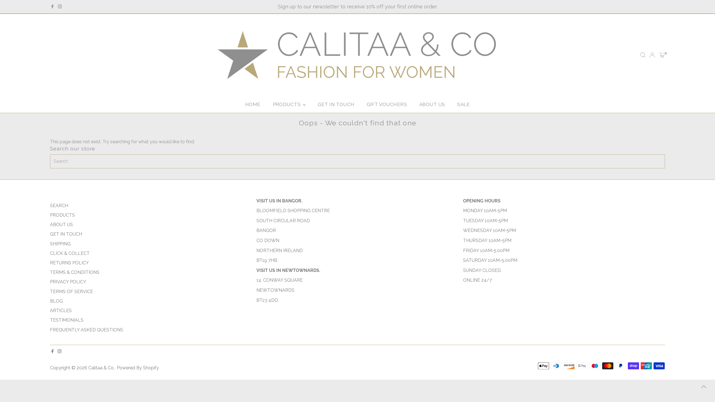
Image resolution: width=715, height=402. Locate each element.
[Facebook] (52, 6)
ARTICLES (61, 310)
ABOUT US (432, 104)
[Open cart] (662, 55)
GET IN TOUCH (336, 104)
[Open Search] (642, 55)
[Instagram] (59, 6)
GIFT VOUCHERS (387, 104)
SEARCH (59, 205)
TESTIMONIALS (67, 320)
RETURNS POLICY (69, 262)
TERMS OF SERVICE (71, 291)
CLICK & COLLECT (70, 253)
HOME (253, 104)
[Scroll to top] (703, 386)
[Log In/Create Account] (652, 55)
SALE (463, 104)
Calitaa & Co (101, 367)
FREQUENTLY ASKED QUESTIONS (86, 329)
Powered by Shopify (138, 367)
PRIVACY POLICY (68, 281)
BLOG (56, 301)
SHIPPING (60, 244)
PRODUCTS (287, 104)
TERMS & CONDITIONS (74, 272)
